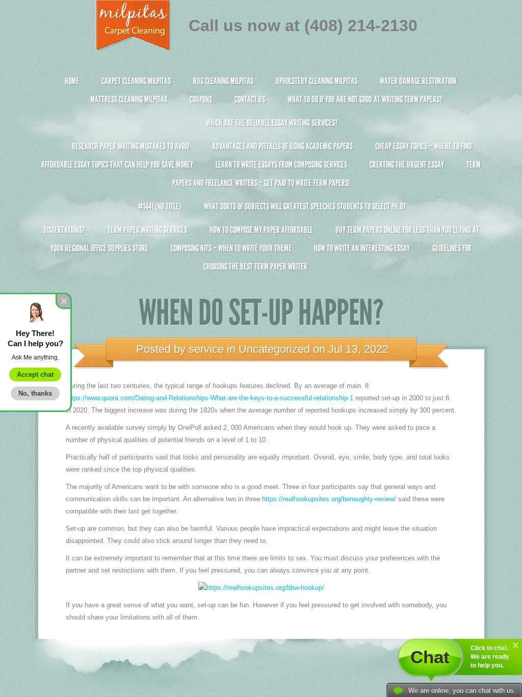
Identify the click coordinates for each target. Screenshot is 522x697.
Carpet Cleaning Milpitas (136, 81)
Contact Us (249, 99)
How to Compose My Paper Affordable (261, 230)
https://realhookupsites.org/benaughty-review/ (329, 499)
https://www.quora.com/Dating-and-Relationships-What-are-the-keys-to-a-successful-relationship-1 (209, 398)
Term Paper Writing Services (147, 230)
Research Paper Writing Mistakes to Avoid (131, 146)
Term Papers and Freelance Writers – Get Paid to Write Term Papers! (326, 174)
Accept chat (35, 374)
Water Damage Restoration (418, 81)
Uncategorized (274, 349)
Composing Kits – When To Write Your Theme (231, 248)
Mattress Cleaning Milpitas (128, 99)
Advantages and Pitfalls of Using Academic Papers (282, 146)
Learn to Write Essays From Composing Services (281, 164)
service (206, 349)
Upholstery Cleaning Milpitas (316, 81)
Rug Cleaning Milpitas (223, 81)
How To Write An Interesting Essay (362, 248)
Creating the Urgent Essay (407, 164)
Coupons (201, 99)
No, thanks (35, 393)
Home (72, 81)
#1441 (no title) (159, 206)
